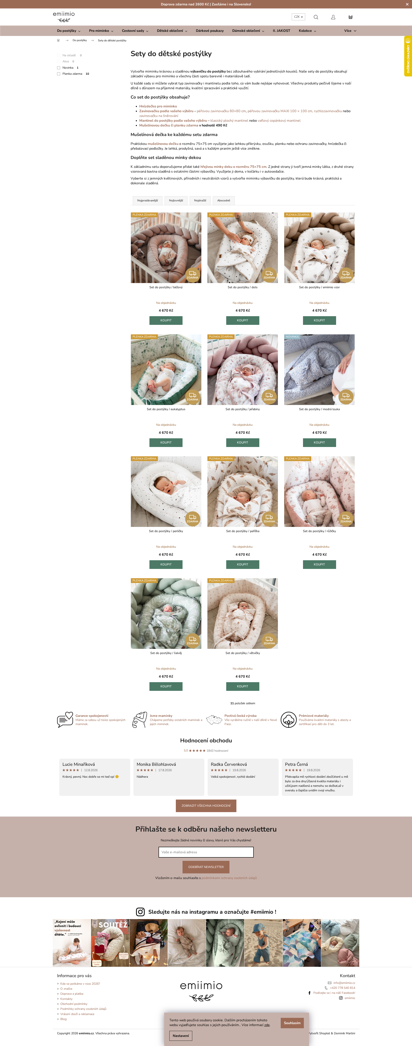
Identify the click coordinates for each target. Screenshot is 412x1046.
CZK (297, 17)
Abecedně (223, 200)
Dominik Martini (344, 1033)
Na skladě (72, 55)
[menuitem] (69, 31)
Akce (68, 61)
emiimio (350, 998)
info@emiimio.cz (344, 983)
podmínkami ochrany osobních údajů (229, 878)
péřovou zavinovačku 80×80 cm (221, 111)
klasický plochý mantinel (229, 120)
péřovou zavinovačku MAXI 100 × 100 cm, (280, 111)
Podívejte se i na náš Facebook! (334, 993)
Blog (63, 1019)
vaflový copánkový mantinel (279, 120)
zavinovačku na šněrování (158, 115)
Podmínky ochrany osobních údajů (83, 1009)
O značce (66, 989)
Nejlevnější (176, 200)
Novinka (71, 68)
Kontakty (66, 999)
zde (267, 1025)
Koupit (166, 320)
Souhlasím (292, 1023)
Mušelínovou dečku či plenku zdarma (168, 125)
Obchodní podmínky (73, 1004)
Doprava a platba (71, 994)
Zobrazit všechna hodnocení (206, 806)
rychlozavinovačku (328, 111)
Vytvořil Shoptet (319, 1033)
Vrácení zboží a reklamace (77, 1014)
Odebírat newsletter (206, 867)
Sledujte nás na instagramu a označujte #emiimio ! (212, 912)
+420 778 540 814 (342, 988)
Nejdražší (200, 200)
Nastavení (181, 1035)
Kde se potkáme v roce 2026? (80, 984)
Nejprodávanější (147, 200)
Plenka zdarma (76, 74)
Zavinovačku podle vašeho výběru (166, 111)
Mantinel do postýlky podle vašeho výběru (173, 120)
